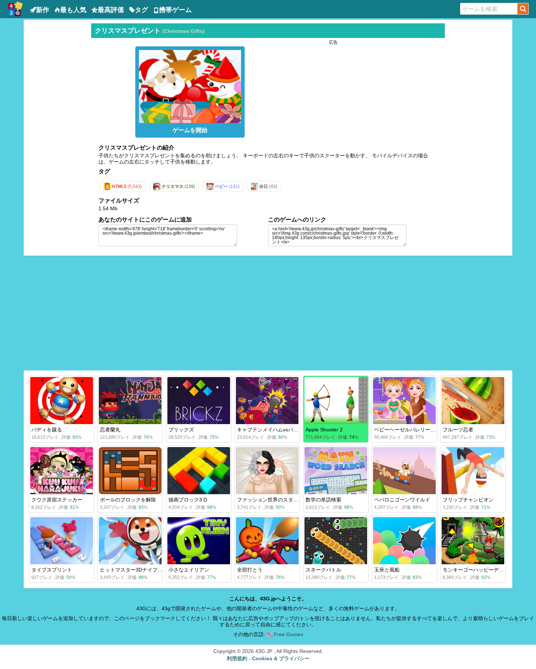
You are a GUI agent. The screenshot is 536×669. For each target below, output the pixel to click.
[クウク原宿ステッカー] (61, 470)
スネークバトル (323, 570)
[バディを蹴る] (61, 400)
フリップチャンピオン (468, 500)
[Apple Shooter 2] (335, 400)
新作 (42, 10)
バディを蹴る (46, 429)
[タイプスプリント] (61, 540)
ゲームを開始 (189, 130)
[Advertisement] (56, 132)
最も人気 (73, 10)
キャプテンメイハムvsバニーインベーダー (285, 429)
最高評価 (111, 10)
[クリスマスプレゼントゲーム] (190, 84)
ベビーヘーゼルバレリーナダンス (412, 429)
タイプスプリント (51, 570)
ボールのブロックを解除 (128, 500)
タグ (141, 10)
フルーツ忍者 (458, 429)
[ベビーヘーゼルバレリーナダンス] (404, 400)
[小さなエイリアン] (198, 540)
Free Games (287, 634)
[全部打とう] (267, 540)
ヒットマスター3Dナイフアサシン (139, 570)
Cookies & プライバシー (281, 658)
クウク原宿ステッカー (56, 500)
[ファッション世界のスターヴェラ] (267, 470)
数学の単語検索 (323, 500)
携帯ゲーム (175, 10)
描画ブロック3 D (187, 500)
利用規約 (237, 658)
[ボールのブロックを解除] (130, 470)
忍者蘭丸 (110, 429)
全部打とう (250, 570)
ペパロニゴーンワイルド (402, 500)
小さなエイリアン (188, 570)
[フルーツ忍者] (473, 400)
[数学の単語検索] (335, 470)
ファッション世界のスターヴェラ (275, 500)
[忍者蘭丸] (130, 400)
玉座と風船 (387, 570)
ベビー (227, 186)
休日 (267, 186)
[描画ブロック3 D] (198, 470)
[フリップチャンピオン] (473, 470)
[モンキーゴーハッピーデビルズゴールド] (473, 540)
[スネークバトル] (335, 540)
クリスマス (177, 186)
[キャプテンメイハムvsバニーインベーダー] (267, 400)
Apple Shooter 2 (324, 429)
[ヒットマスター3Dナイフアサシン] (130, 540)
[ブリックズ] (198, 400)
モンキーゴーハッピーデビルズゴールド (489, 570)
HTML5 (126, 186)
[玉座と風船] (404, 540)
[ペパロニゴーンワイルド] (404, 470)
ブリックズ (181, 429)
